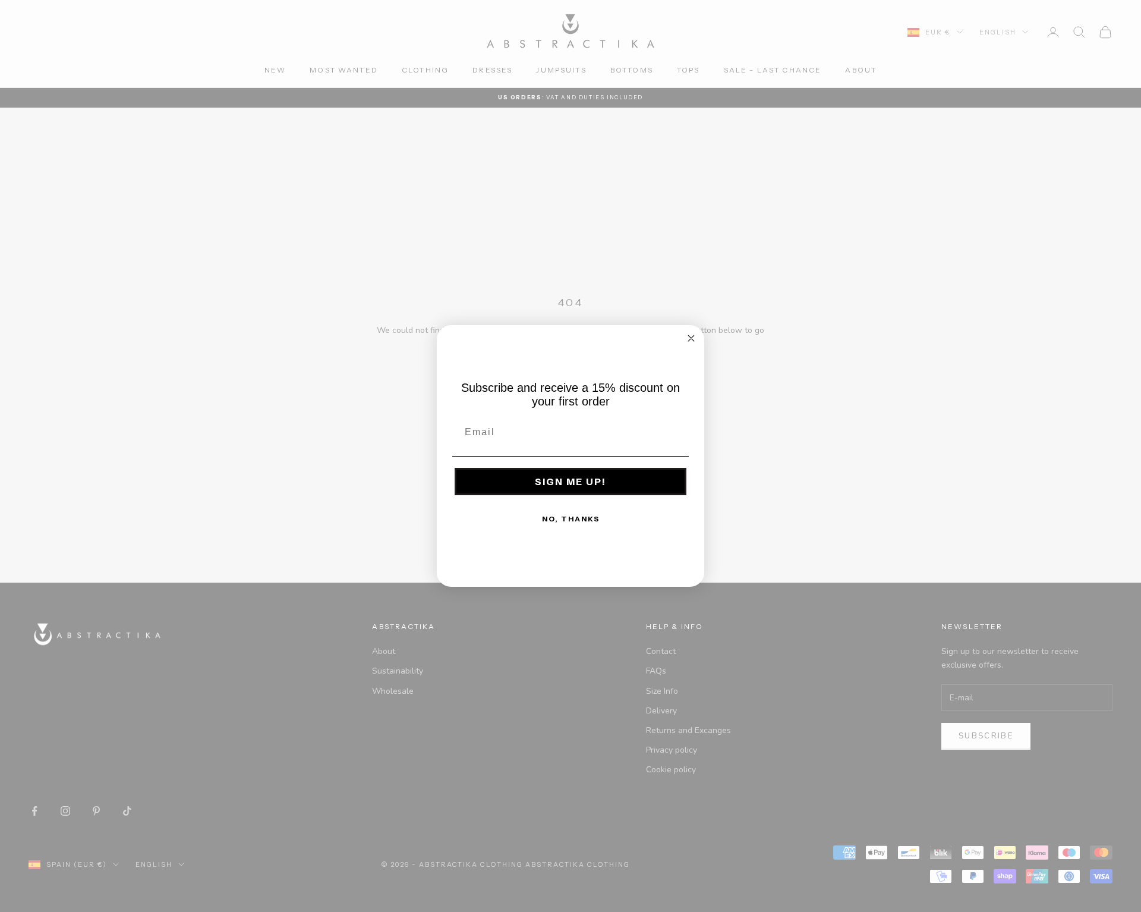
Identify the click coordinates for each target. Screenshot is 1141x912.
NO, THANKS (571, 518)
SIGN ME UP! (570, 482)
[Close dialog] (691, 338)
